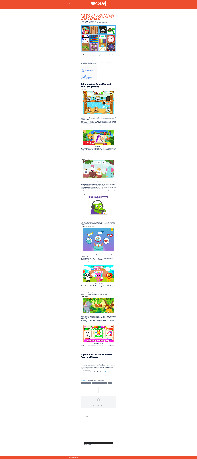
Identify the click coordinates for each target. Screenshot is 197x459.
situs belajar (111, 379)
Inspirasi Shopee (85, 21)
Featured (82, 22)
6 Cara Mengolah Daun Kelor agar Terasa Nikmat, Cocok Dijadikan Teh (89, 389)
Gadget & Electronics (89, 22)
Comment (85, 421)
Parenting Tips (104, 22)
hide (85, 66)
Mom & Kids (99, 22)
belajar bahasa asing (84, 380)
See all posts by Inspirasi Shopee (98, 405)
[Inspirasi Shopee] (98, 3)
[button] (69, 3)
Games (95, 22)
